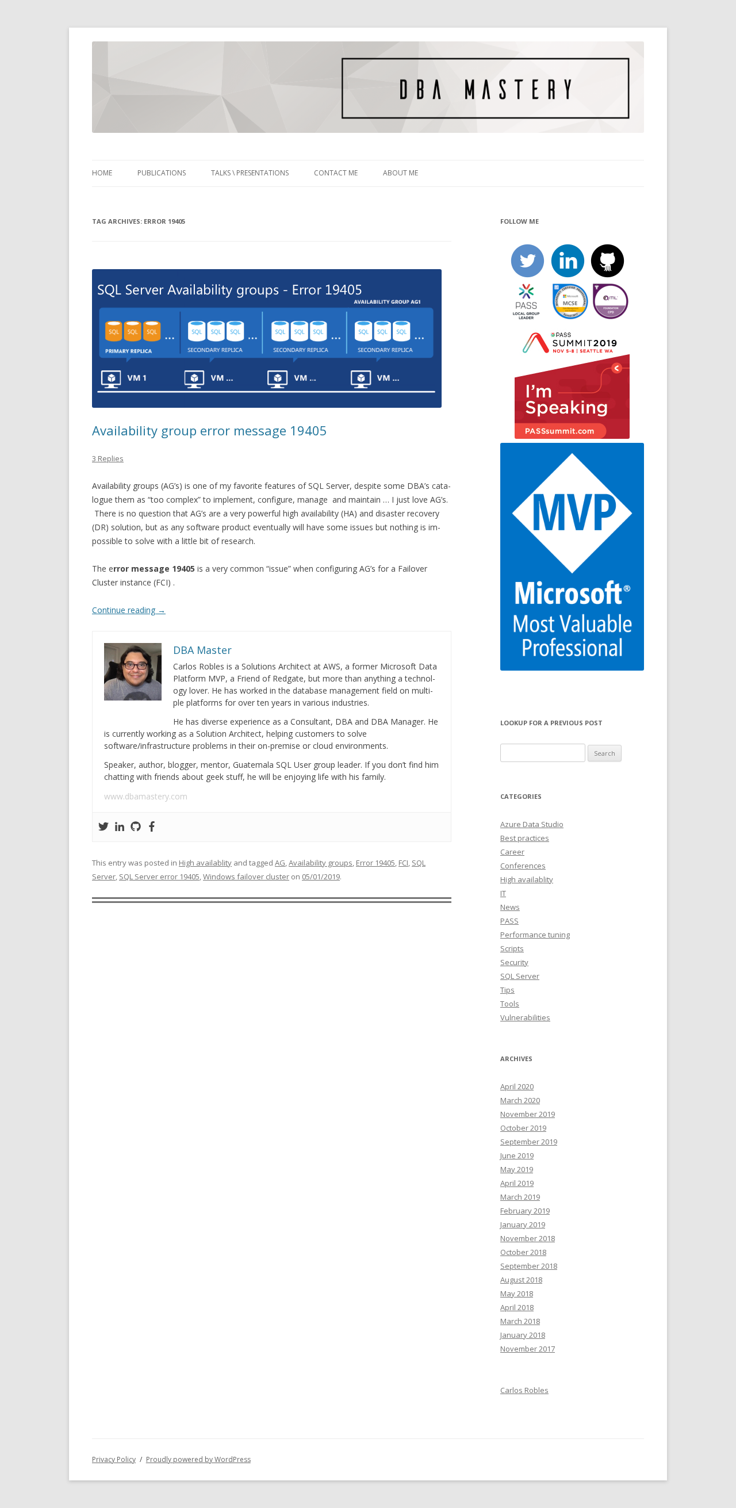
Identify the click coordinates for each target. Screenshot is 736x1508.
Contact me (336, 173)
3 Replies (108, 458)
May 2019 (516, 1169)
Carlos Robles (524, 1390)
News (510, 907)
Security (514, 962)
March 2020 (520, 1100)
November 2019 (527, 1114)
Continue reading (129, 609)
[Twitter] (103, 827)
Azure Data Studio (532, 824)
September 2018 (528, 1266)
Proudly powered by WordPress (198, 1459)
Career (512, 852)
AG (280, 863)
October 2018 (523, 1252)
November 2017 (527, 1349)
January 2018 (522, 1335)
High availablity (205, 863)
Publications (161, 173)
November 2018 (527, 1238)
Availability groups (320, 863)
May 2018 (516, 1293)
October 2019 (523, 1128)
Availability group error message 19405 (209, 430)
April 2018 (517, 1307)
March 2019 (520, 1197)
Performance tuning (535, 934)
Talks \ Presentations (250, 173)
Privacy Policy (114, 1459)
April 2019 (517, 1183)
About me (400, 173)
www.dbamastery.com (145, 796)
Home (102, 173)
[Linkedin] (119, 827)
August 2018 (521, 1279)
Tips (507, 990)
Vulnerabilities (525, 1017)
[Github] (136, 827)
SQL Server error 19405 (159, 876)
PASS (509, 921)
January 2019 (522, 1224)
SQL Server (519, 976)
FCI (403, 863)
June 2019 (517, 1155)
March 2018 (520, 1321)
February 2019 (525, 1210)
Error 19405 (375, 863)
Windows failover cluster (246, 876)
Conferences (523, 865)
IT (503, 893)
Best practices (524, 838)
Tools (509, 1003)
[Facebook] (152, 827)
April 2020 (517, 1086)
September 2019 (528, 1141)
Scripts (512, 948)
